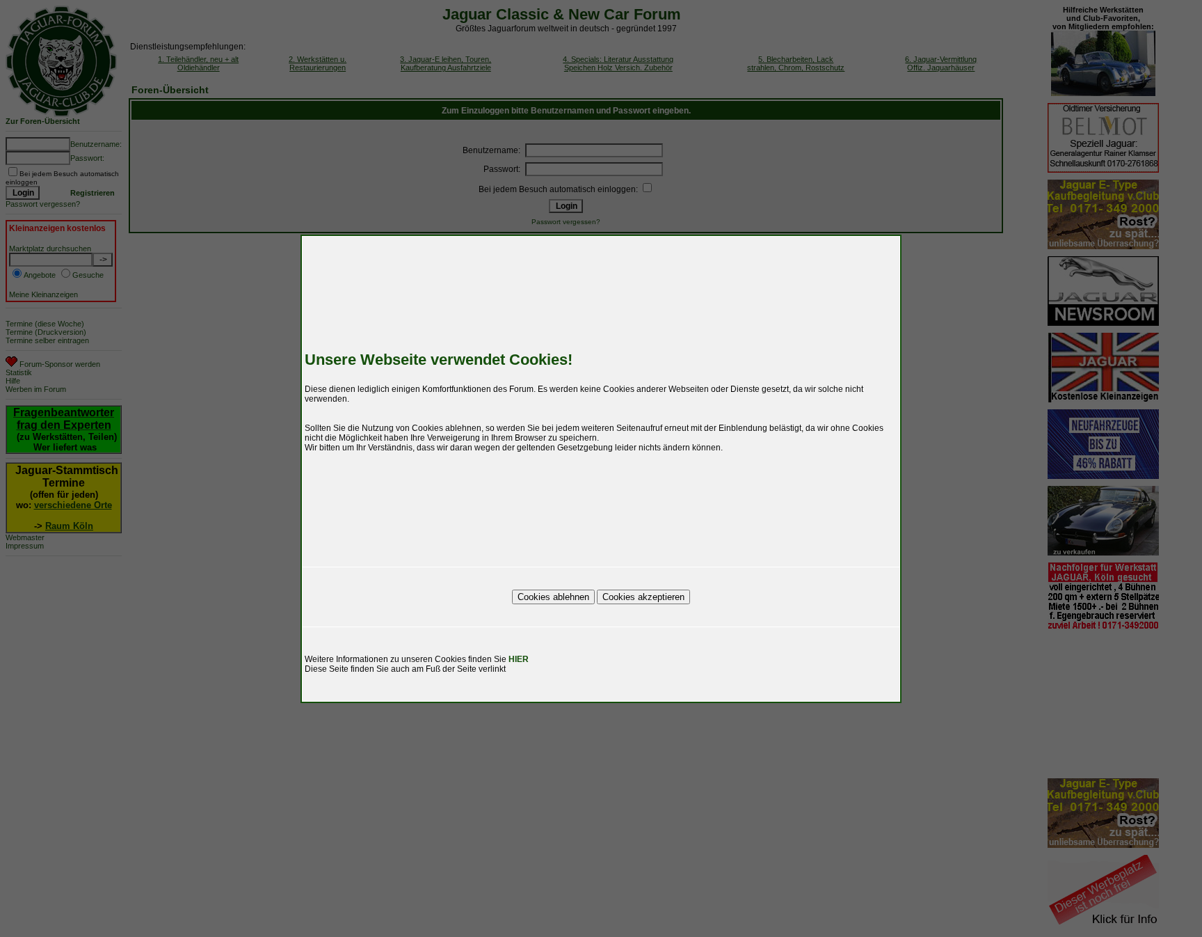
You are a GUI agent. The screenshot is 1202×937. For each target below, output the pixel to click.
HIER (518, 659)
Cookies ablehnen (553, 597)
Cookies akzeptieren (643, 597)
